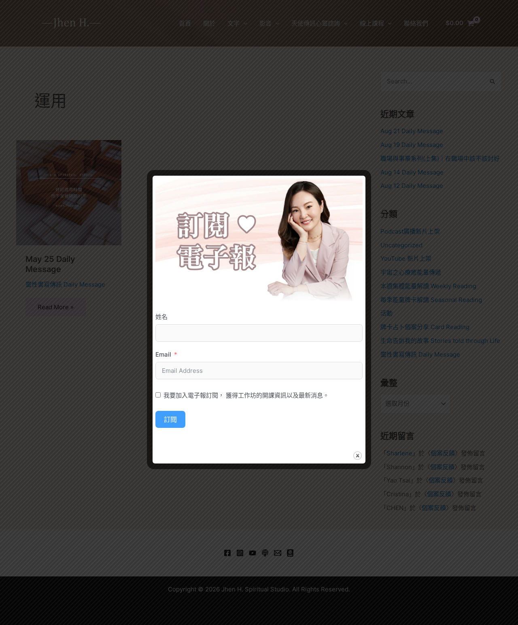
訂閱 (170, 419)
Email (163, 354)
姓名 (161, 317)
